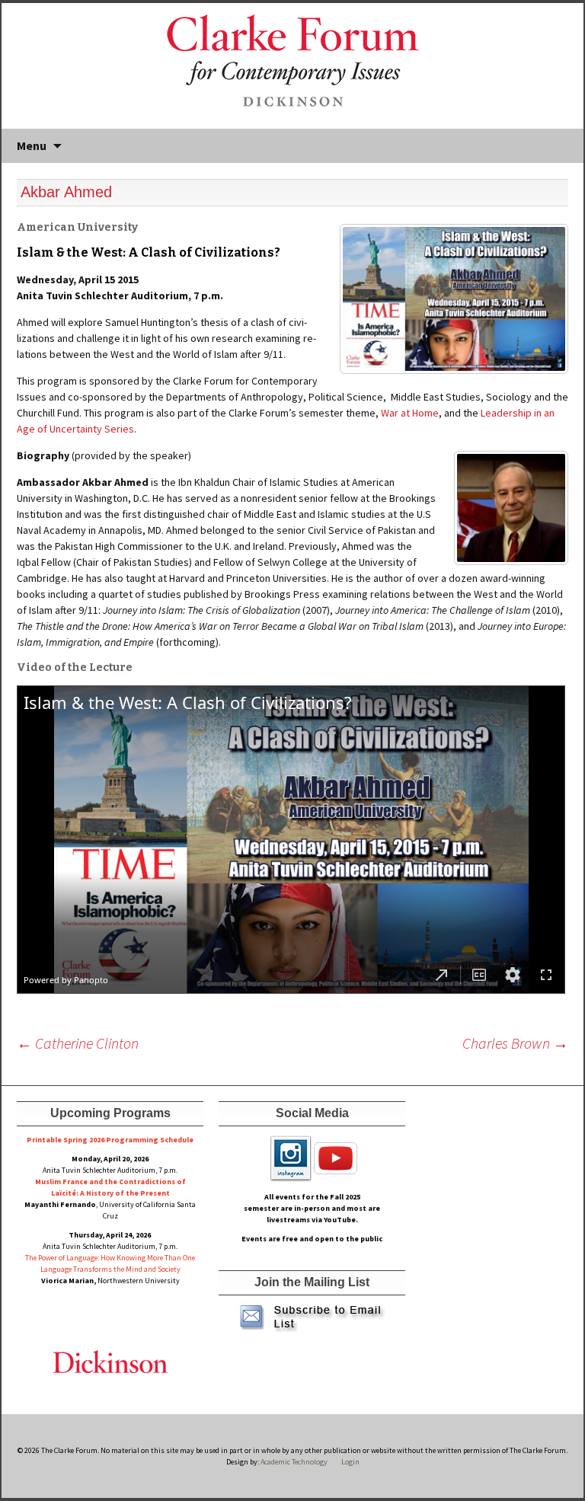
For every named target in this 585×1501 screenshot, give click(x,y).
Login (350, 1462)
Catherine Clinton (78, 1042)
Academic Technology (293, 1462)
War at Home (410, 413)
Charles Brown (515, 1042)
